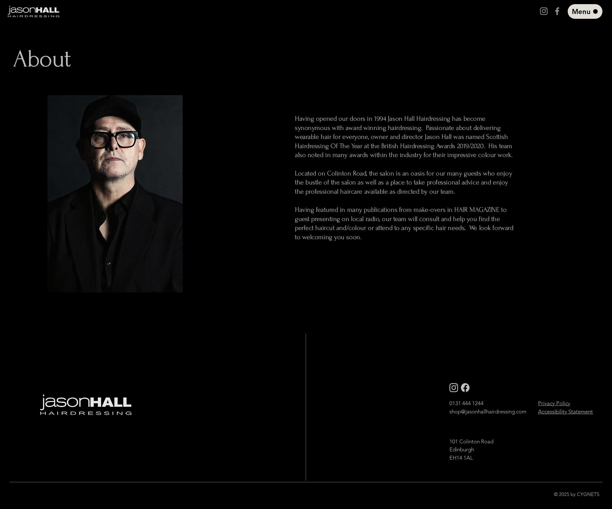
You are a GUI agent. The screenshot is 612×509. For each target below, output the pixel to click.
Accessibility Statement (565, 411)
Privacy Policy (554, 403)
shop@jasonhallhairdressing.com (487, 411)
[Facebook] (557, 11)
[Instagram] (544, 11)
